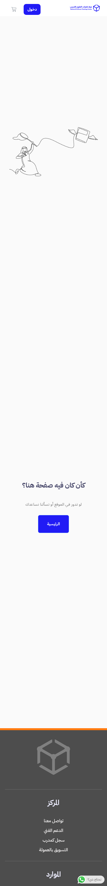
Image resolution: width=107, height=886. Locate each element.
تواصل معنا (53, 820)
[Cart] (13, 9)
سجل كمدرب (54, 840)
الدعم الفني (53, 830)
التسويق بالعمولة (53, 849)
